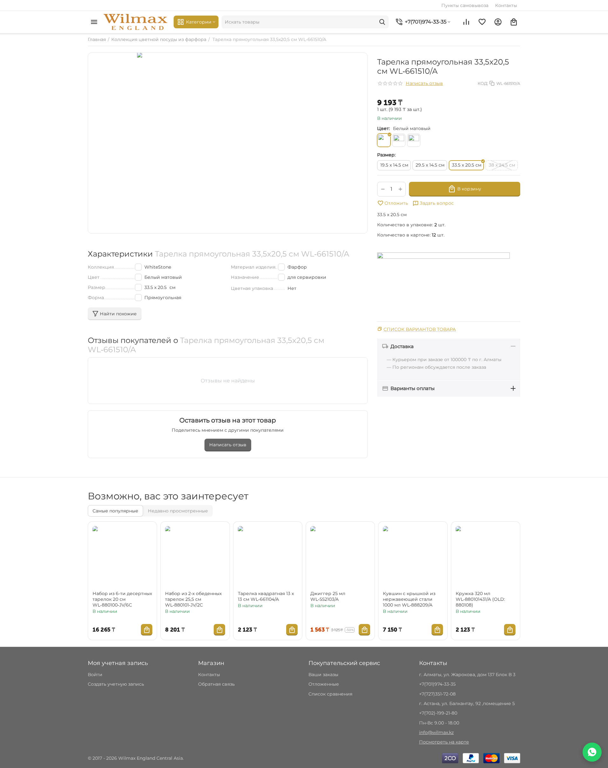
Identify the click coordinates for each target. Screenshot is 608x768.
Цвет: (383, 128)
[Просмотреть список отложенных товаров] (482, 22)
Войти (95, 674)
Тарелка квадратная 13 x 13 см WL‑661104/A (266, 596)
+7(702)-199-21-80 (438, 713)
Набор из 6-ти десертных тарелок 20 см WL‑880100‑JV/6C (122, 599)
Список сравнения (330, 694)
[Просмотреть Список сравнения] (466, 22)
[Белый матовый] (383, 140)
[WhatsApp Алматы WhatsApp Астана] (592, 752)
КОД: (483, 83)
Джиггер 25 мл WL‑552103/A (327, 596)
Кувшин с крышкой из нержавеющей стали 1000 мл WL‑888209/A (409, 599)
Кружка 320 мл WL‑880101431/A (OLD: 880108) (480, 599)
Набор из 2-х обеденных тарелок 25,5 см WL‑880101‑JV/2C (193, 599)
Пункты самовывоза (464, 5)
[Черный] (413, 140)
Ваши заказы (323, 674)
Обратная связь (216, 684)
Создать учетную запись (116, 684)
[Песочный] (398, 140)
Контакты (506, 5)
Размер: (386, 155)
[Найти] (382, 22)
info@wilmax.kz (436, 732)
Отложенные (323, 684)
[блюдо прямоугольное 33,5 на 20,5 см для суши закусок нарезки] (228, 143)
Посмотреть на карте (444, 742)
